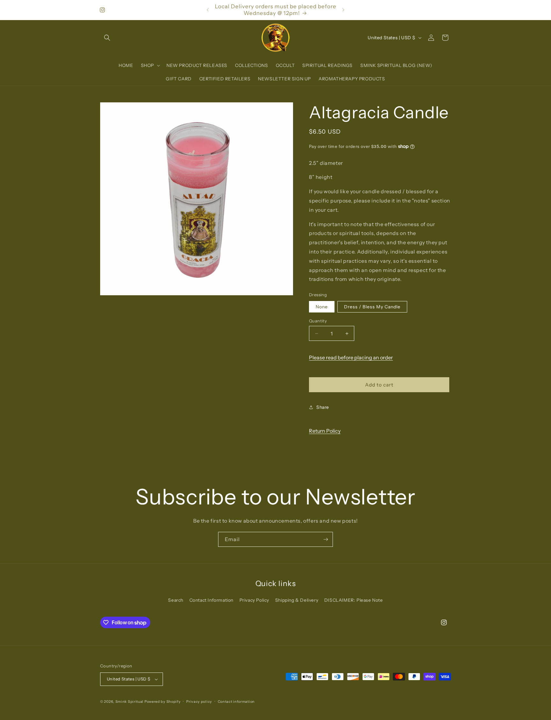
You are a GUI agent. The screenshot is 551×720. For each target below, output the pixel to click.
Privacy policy (199, 701)
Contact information (236, 701)
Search (175, 600)
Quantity (318, 320)
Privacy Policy (254, 600)
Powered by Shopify (162, 701)
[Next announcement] (343, 10)
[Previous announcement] (208, 10)
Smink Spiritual (129, 701)
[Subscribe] (326, 539)
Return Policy (325, 431)
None (322, 307)
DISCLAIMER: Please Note (353, 600)
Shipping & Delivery (296, 600)
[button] (107, 38)
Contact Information (211, 600)
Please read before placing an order (351, 357)
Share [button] (322, 407)
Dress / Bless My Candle (372, 307)
